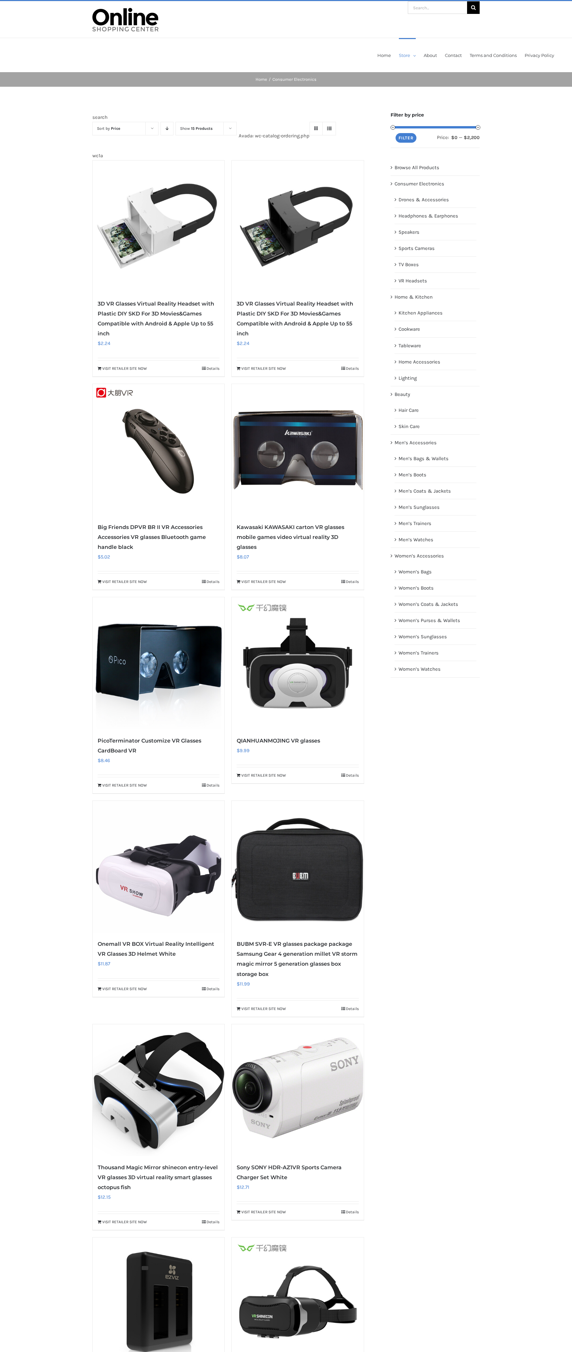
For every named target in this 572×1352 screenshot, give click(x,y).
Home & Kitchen (414, 297)
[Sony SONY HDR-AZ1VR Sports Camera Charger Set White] (297, 1090)
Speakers (409, 232)
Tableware (410, 346)
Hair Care (409, 410)
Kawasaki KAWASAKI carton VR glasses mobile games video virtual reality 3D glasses (290, 537)
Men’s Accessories (416, 443)
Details (213, 368)
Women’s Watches (420, 669)
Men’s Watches (416, 540)
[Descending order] (167, 128)
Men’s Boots (412, 475)
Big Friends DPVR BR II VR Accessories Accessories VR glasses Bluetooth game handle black (152, 537)
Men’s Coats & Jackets (425, 491)
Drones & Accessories (424, 200)
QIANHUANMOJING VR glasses (278, 741)
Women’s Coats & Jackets (428, 604)
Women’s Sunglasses (423, 637)
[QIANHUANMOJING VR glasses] (297, 663)
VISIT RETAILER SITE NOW (124, 368)
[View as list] (329, 128)
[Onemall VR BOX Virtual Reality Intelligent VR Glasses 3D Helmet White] (158, 867)
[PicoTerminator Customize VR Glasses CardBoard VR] (158, 663)
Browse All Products (417, 167)
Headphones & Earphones (428, 216)
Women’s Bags (415, 572)
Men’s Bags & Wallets (424, 458)
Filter (406, 137)
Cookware (409, 329)
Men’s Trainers (415, 523)
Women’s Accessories (419, 556)
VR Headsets (413, 281)
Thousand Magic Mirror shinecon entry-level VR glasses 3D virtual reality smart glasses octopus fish (158, 1177)
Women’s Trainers (419, 653)
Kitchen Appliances (421, 313)
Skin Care (409, 426)
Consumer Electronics (419, 184)
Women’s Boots (416, 588)
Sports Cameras (417, 248)
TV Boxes (409, 264)
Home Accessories (419, 362)
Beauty (402, 394)
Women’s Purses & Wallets (429, 620)
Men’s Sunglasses (419, 507)
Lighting (408, 378)
